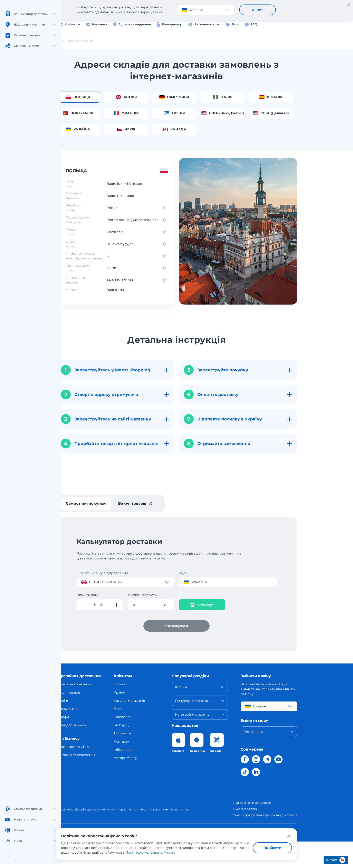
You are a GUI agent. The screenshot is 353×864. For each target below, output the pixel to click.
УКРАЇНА (82, 129)
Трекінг (62, 701)
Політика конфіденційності (252, 802)
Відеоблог (122, 717)
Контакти (122, 741)
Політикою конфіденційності (149, 852)
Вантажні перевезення (76, 755)
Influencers (123, 750)
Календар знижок (71, 725)
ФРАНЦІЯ (130, 113)
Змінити (257, 9)
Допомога (122, 733)
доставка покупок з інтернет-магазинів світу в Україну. (126, 809)
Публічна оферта (245, 808)
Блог (235, 24)
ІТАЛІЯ (227, 97)
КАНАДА (178, 129)
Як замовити (204, 24)
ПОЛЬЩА (81, 97)
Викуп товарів (68, 692)
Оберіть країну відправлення (102, 573)
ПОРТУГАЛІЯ (81, 113)
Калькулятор (172, 24)
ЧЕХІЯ (130, 129)
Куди (183, 573)
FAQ (253, 24)
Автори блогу (125, 758)
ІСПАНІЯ (274, 97)
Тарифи (62, 717)
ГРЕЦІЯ (178, 113)
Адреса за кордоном (134, 24)
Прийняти (272, 848)
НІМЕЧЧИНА (178, 97)
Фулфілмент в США (72, 747)
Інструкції (122, 725)
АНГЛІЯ (130, 97)
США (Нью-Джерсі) (226, 113)
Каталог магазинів (129, 701)
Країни (70, 24)
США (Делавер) (274, 113)
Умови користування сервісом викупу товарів (265, 815)
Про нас (120, 684)
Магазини (99, 24)
